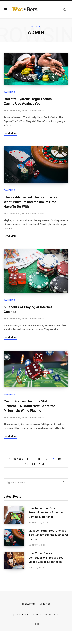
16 (45, 459)
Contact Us (28, 604)
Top (37, 624)
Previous (17, 459)
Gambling (9, 92)
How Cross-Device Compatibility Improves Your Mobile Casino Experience (46, 558)
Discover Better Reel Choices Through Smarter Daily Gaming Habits (48, 535)
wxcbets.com (30, 615)
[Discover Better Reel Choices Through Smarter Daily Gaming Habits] (16, 538)
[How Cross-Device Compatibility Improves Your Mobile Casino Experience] (16, 560)
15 (39, 459)
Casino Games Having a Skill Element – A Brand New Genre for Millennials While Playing (29, 406)
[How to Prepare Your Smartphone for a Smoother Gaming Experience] (16, 515)
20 (33, 464)
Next (41, 464)
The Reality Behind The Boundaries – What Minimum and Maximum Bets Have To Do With (32, 202)
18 (59, 459)
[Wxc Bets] (24, 9)
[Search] (64, 9)
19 (26, 464)
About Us (44, 604)
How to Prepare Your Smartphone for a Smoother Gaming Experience (46, 512)
